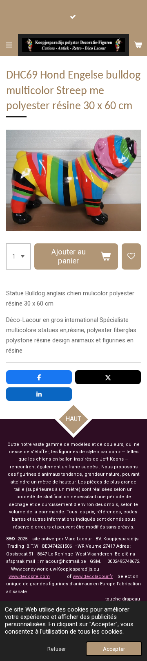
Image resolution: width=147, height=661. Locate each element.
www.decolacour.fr (93, 576)
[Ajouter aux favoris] (131, 256)
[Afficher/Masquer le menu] (9, 45)
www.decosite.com (29, 576)
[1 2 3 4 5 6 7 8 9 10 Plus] (18, 256)
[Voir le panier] (138, 45)
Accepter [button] (114, 648)
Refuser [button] (56, 648)
